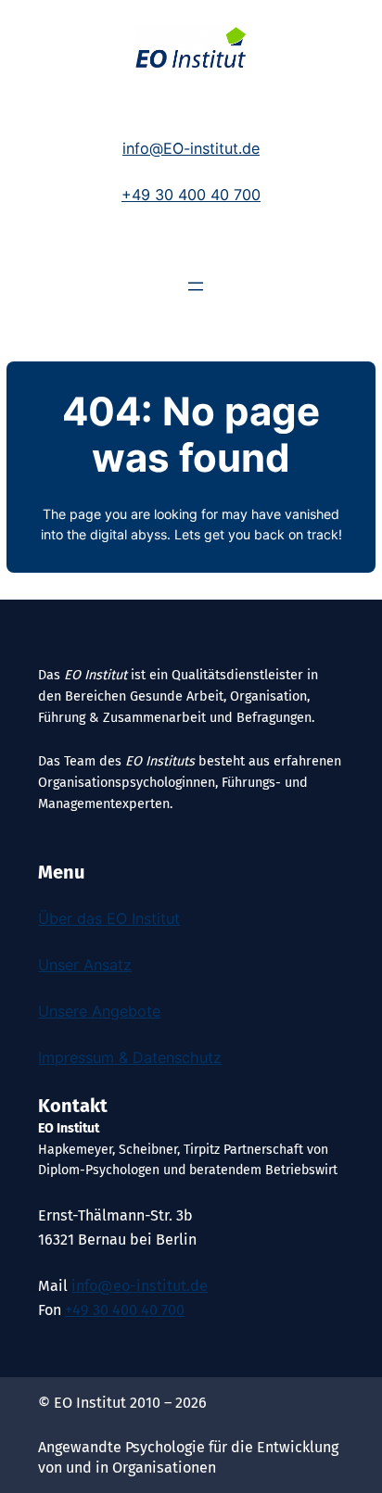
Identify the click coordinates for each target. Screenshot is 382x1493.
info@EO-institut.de (191, 148)
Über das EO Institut (109, 918)
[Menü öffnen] (196, 286)
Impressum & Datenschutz (130, 1057)
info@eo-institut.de (139, 1286)
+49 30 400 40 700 (191, 194)
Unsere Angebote (99, 1011)
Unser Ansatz (85, 964)
